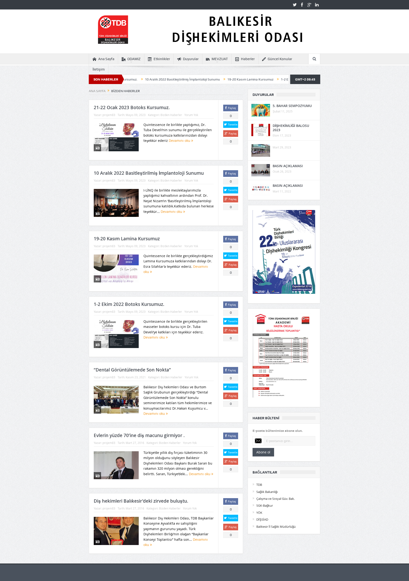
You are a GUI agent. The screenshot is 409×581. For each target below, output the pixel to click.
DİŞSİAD (262, 519)
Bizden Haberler (171, 115)
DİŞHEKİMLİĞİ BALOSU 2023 (291, 127)
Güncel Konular (280, 59)
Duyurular (191, 59)
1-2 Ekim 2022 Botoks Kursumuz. (282, 79)
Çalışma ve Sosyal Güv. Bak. (275, 498)
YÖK (259, 512)
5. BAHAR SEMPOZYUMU (292, 105)
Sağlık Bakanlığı (267, 492)
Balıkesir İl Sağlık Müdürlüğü (276, 526)
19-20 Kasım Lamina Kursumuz (228, 79)
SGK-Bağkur (264, 505)
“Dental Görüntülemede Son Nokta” (132, 370)
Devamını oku (180, 140)
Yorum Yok (191, 115)
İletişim (99, 69)
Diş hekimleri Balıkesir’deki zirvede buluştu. (141, 501)
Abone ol (263, 452)
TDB (259, 485)
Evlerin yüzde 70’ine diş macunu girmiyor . (139, 435)
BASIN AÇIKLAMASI (288, 166)
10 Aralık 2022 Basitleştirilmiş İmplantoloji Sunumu (160, 79)
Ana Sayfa (106, 59)
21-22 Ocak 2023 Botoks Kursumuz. (132, 107)
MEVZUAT (220, 59)
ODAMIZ (134, 59)
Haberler (248, 59)
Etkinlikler (162, 59)
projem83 (108, 115)
